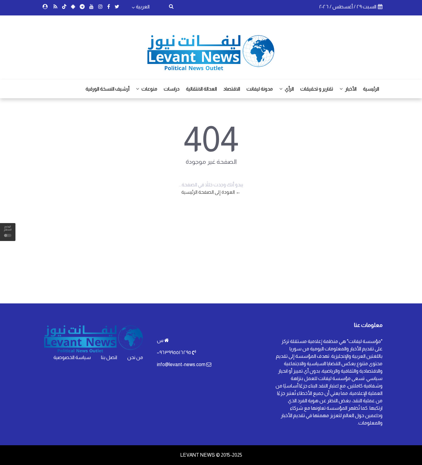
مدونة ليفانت (260, 88)
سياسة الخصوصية (72, 357)
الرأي (289, 88)
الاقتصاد (231, 88)
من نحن (135, 357)
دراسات (171, 88)
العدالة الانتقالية (201, 88)
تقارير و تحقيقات (316, 88)
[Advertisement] (211, 254)
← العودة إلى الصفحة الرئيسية (211, 192)
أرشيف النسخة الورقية (107, 88)
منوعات (149, 88)
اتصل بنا (109, 357)
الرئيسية (371, 88)
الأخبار (350, 88)
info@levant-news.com (181, 364)
